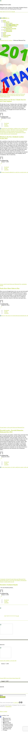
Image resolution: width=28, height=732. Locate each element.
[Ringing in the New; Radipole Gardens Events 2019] (14, 131)
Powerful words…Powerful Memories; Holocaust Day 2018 (11, 431)
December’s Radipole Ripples (9, 584)
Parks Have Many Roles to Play (10, 288)
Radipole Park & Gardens (6, 40)
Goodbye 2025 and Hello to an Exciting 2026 (8, 660)
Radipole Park (4, 116)
